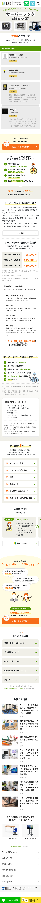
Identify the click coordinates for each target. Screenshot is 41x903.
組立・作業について (12, 661)
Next (37, 527)
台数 (11, 477)
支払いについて (10, 679)
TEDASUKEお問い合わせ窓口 (13, 688)
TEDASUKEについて (9, 852)
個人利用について (11, 652)
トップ (4, 846)
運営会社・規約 (7, 876)
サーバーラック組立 (15, 846)
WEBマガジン (7, 864)
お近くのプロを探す (20, 146)
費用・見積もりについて (14, 643)
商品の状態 (14, 484)
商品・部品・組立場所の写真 (21, 498)
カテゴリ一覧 (7, 858)
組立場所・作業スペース (19, 491)
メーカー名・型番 (16, 463)
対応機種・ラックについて (15, 670)
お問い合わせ (7, 882)
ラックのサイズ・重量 (18, 470)
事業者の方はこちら (9, 870)
